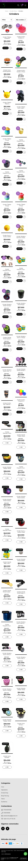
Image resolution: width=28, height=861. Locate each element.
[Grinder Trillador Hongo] (10, 151)
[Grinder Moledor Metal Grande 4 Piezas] (24, 381)
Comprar (19, 49)
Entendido (24, 858)
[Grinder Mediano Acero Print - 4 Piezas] (10, 382)
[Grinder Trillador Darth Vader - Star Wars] (24, 119)
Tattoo (3, 798)
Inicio (6, 11)
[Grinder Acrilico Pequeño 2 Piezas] (24, 412)
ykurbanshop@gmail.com (10, 815)
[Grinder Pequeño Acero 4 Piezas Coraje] (10, 281)
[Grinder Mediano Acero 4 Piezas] (24, 348)
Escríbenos (4, 801)
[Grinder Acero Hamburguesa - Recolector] (10, 81)
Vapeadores (4, 790)
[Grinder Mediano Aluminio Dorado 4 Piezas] (24, 248)
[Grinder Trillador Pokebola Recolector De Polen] (10, 48)
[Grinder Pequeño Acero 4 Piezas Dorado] (24, 152)
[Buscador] (18, 5)
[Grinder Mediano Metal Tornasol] (10, 316)
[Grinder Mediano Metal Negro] (24, 314)
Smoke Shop (13, 11)
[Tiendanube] (6, 854)
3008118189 (7, 813)
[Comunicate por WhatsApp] (25, 854)
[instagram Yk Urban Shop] (3, 828)
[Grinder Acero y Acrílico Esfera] (10, 246)
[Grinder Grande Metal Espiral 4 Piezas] (10, 350)
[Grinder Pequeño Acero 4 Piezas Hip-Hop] (24, 183)
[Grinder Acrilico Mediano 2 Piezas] (24, 49)
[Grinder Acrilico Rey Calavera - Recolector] (10, 414)
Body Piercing (5, 795)
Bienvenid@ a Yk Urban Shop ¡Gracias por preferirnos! (14, 1)
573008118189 (7, 810)
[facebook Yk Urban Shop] (7, 828)
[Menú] (25, 5)
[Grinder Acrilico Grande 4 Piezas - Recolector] (24, 83)
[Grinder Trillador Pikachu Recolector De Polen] (10, 113)
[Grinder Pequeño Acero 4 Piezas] (10, 184)
